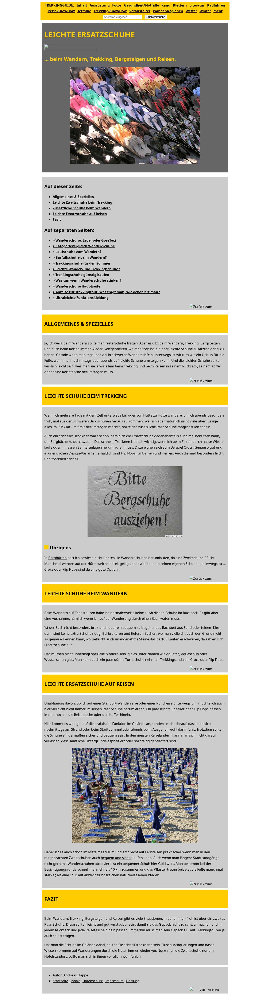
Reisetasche (83, 714)
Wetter (191, 11)
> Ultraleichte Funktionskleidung (81, 297)
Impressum (114, 981)
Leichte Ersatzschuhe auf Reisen (80, 213)
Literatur (197, 5)
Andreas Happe (75, 975)
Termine (84, 11)
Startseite (60, 981)
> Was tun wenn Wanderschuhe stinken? (87, 280)
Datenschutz (92, 981)
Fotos (117, 5)
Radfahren (216, 5)
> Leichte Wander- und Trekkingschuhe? (86, 269)
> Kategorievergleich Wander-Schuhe (84, 246)
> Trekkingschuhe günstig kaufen (81, 274)
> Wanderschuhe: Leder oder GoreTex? (84, 240)
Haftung (132, 981)
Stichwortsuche (155, 17)
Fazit (57, 219)
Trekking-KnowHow (110, 11)
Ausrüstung (100, 5)
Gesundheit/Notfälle (141, 5)
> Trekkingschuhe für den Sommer (82, 263)
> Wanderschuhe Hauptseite (76, 286)
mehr (218, 11)
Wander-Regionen (168, 11)
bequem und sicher (116, 857)
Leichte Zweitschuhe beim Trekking (82, 202)
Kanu (165, 5)
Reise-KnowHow (61, 11)
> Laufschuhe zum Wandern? (77, 251)
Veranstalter (139, 11)
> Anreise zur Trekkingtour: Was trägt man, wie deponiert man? (106, 292)
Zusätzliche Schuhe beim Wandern (82, 208)
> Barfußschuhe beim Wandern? (80, 257)
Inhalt (82, 5)
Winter (205, 11)
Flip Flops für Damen (137, 453)
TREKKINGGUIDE (59, 5)
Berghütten (57, 557)
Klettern (180, 5)
